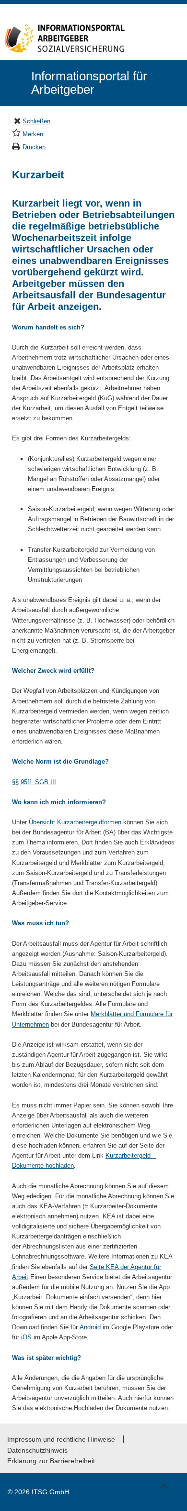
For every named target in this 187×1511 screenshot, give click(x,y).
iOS (26, 1337)
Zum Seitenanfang (163, 1485)
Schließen (36, 121)
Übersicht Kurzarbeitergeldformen (75, 822)
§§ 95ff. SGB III (34, 782)
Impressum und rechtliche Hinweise (61, 1439)
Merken (33, 134)
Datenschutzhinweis (37, 1450)
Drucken (34, 147)
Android (90, 1327)
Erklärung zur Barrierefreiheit (51, 1461)
